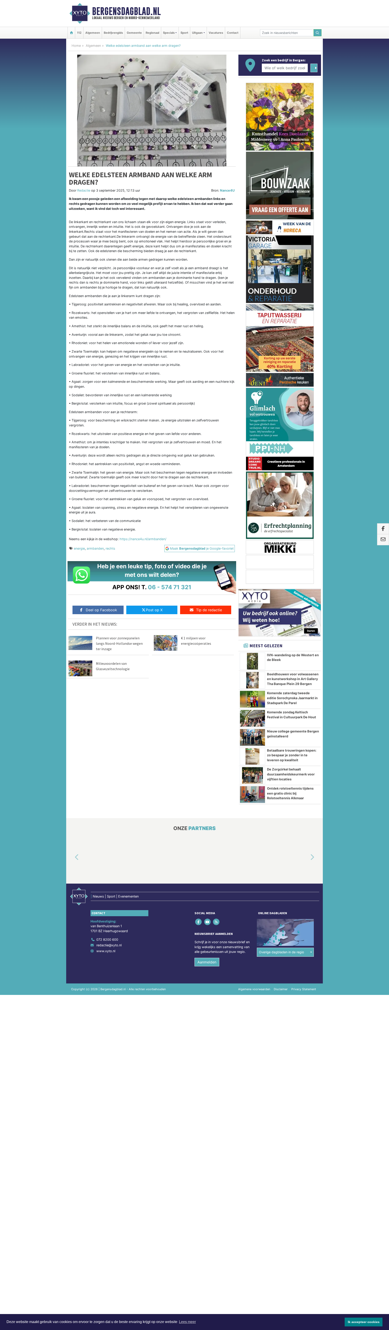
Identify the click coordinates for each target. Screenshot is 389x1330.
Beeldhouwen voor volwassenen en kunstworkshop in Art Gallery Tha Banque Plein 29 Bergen (293, 679)
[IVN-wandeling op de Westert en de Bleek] (252, 661)
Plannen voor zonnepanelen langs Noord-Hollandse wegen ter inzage (119, 643)
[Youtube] (207, 922)
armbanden (95, 548)
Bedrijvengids (113, 32)
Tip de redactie (209, 610)
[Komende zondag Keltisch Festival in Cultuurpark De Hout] (252, 718)
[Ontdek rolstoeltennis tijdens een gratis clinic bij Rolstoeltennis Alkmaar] (252, 794)
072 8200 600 (107, 939)
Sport (184, 32)
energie (79, 548)
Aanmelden (206, 962)
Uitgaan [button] (197, 32)
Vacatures (216, 32)
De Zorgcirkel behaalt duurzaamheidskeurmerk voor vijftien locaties (291, 774)
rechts (110, 548)
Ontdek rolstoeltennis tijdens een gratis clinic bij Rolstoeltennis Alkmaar (290, 793)
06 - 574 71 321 (169, 587)
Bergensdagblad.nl (126, 11)
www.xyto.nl (105, 951)
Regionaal (152, 32)
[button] (71, 857)
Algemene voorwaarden (254, 989)
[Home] (71, 32)
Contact (232, 32)
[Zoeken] (318, 32)
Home (76, 45)
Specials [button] (169, 32)
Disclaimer (281, 989)
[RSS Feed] (216, 922)
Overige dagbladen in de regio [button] (281, 952)
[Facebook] (198, 922)
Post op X (154, 610)
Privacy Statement (303, 989)
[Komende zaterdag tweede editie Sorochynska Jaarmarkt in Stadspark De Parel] (252, 699)
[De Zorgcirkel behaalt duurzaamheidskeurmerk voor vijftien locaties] (252, 775)
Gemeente (134, 32)
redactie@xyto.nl (109, 945)
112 (79, 32)
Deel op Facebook (101, 610)
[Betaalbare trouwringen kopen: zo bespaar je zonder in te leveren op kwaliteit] (252, 756)
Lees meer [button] (187, 1322)
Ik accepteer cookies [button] (364, 1322)
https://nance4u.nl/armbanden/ (143, 539)
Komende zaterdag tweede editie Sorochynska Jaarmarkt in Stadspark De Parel (292, 698)
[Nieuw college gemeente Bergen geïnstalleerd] (252, 737)
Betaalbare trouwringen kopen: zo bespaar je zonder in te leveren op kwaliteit (291, 755)
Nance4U (227, 190)
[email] (383, 539)
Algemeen (92, 32)
